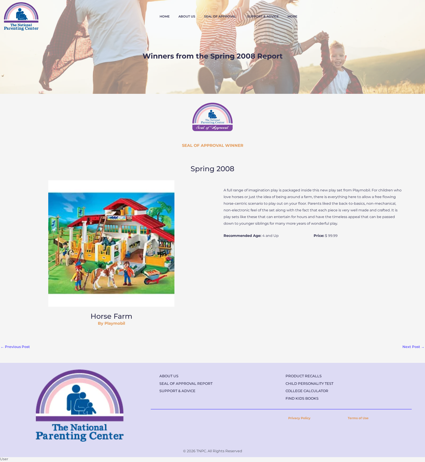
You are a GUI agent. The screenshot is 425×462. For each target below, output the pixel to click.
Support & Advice (177, 391)
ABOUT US (186, 16)
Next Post (413, 347)
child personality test (309, 383)
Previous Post (15, 347)
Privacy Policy (299, 418)
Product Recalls (304, 376)
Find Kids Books (302, 398)
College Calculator (307, 391)
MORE (292, 16)
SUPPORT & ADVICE (263, 16)
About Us (168, 376)
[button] (221, 16)
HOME (165, 16)
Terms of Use (358, 418)
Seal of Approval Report (185, 383)
